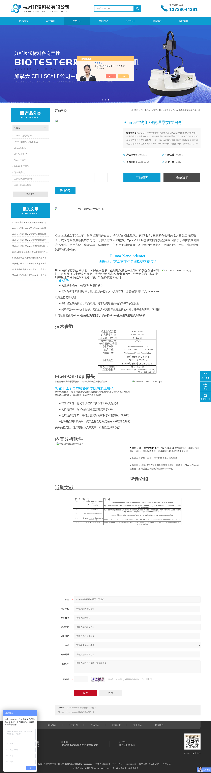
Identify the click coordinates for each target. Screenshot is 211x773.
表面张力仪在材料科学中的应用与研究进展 (30, 264)
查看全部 (30, 194)
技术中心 (130, 21)
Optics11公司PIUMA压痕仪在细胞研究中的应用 (30, 246)
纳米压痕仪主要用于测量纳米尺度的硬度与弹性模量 (30, 258)
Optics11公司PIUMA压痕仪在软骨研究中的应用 (30, 240)
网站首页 (23, 21)
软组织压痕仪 (20, 154)
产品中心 (77, 21)
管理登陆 (167, 764)
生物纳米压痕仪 (21, 166)
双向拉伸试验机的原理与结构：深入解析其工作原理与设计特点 (30, 275)
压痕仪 (17, 128)
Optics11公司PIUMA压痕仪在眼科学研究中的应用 (30, 234)
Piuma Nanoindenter (23, 185)
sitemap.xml (131, 764)
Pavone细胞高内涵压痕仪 (26, 142)
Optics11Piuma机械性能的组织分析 (81, 708)
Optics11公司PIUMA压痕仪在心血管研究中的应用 (30, 228)
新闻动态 (103, 21)
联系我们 (183, 21)
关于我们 (50, 21)
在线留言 (156, 21)
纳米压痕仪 (19, 172)
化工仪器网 (154, 764)
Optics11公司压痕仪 (23, 135)
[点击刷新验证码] (98, 679)
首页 (136, 110)
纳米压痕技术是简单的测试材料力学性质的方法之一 (30, 269)
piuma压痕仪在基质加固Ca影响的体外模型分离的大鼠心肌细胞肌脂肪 (30, 252)
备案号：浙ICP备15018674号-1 (108, 764)
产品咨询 (142, 177)
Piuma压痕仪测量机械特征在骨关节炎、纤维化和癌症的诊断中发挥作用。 (30, 222)
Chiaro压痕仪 (20, 148)
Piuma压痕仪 (20, 160)
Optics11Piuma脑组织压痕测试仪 (80, 712)
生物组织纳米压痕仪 (23, 179)
